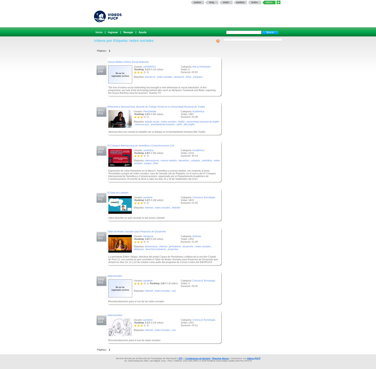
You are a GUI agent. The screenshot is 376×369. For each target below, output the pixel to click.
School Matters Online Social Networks (128, 62)
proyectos (173, 249)
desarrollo (188, 246)
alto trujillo (189, 124)
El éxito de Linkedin (118, 192)
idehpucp (148, 236)
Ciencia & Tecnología (204, 197)
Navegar (128, 32)
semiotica (148, 150)
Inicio (99, 32)
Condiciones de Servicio (198, 358)
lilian (155, 163)
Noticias (197, 236)
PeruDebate (149, 111)
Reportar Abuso (220, 358)
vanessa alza (142, 124)
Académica (198, 111)
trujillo (181, 121)
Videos (268, 2)
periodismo (175, 246)
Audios (197, 2)
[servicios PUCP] (278, 2)
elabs (226, 2)
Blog (211, 2)
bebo (188, 77)
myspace (198, 77)
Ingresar (113, 32)
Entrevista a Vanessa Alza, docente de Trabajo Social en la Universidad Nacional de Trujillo (156, 106)
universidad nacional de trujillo (202, 121)
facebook (179, 77)
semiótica (207, 160)
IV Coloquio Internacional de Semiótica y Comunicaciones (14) (141, 145)
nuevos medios (169, 160)
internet (149, 207)
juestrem (148, 197)
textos (254, 2)
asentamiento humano (163, 124)
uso (174, 291)
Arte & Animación (201, 66)
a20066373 (149, 66)
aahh (179, 124)
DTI (180, 358)
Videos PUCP (253, 358)
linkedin (176, 207)
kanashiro (184, 160)
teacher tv (150, 77)
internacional (152, 160)
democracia (151, 246)
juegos (148, 163)
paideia (240, 2)
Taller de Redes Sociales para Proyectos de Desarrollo (137, 231)
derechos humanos (156, 249)
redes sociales (165, 77)
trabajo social (152, 121)
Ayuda (142, 32)
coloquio (195, 160)
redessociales (115, 276)
